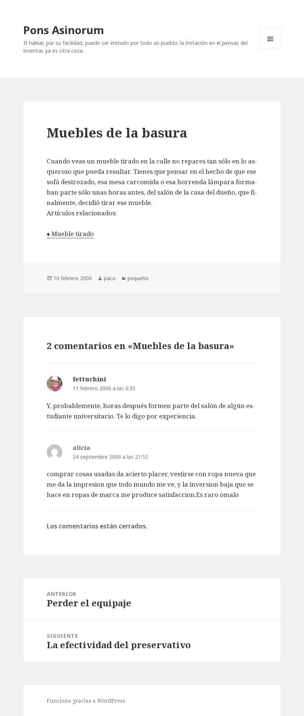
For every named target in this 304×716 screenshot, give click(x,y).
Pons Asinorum (63, 30)
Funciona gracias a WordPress (86, 700)
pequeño (138, 278)
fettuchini (89, 379)
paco (110, 278)
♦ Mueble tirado (70, 233)
